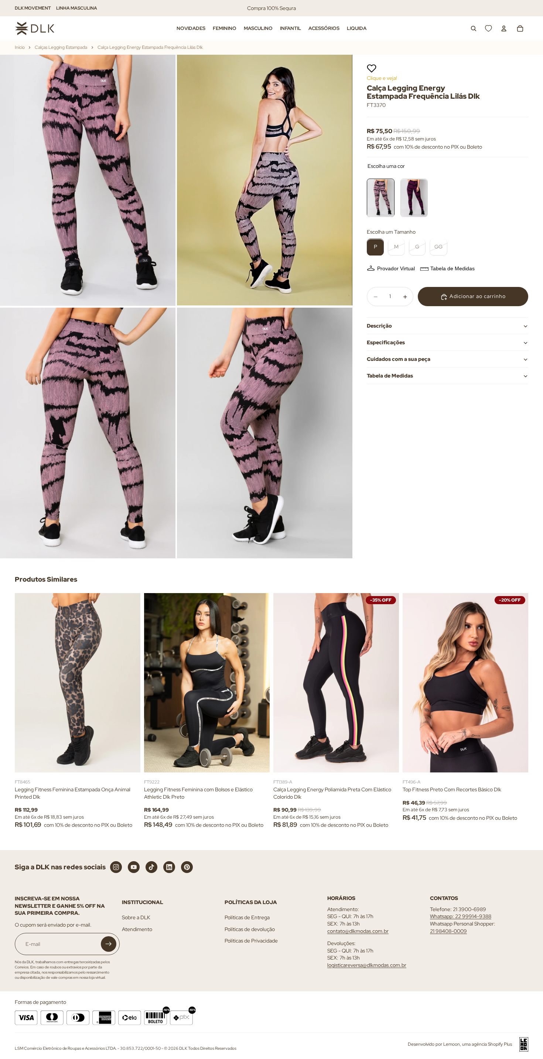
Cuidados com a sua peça (398, 359)
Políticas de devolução (250, 929)
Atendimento (137, 929)
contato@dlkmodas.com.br (358, 931)
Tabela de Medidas (452, 269)
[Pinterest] (187, 867)
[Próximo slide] (129, 683)
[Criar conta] (108, 944)
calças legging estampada (61, 47)
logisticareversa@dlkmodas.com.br (366, 965)
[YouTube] (134, 867)
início (20, 47)
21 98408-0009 (448, 931)
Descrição (379, 325)
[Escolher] (129, 761)
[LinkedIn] (169, 867)
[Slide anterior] (26, 683)
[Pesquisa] (473, 28)
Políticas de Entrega (247, 917)
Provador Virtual (396, 269)
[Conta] (504, 28)
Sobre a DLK (136, 917)
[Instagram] (116, 867)
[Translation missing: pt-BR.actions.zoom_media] (87, 180)
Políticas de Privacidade (251, 940)
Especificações (386, 342)
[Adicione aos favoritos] (371, 68)
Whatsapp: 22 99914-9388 (460, 916)
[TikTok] (151, 867)
